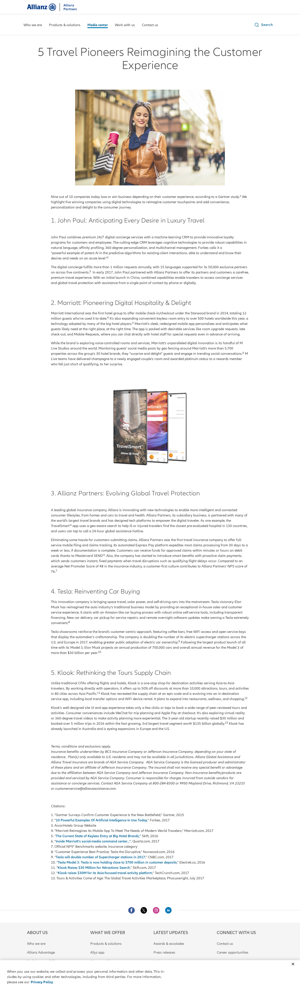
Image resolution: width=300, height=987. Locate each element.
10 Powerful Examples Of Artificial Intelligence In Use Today (101, 820)
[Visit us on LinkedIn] (168, 910)
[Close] (293, 964)
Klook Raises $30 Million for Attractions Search (94, 868)
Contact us (225, 944)
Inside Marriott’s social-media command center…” (93, 841)
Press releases (164, 952)
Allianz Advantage (41, 952)
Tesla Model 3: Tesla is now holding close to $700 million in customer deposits (117, 862)
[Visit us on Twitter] (143, 910)
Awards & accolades (169, 944)
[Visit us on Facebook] (131, 910)
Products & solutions (106, 944)
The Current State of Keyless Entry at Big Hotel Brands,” (99, 836)
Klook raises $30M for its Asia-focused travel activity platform (105, 873)
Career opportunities (232, 952)
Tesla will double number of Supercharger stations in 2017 (100, 857)
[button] (263, 24)
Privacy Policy (42, 982)
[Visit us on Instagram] (156, 910)
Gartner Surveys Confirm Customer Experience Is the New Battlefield (108, 815)
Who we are (36, 944)
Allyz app (97, 952)
